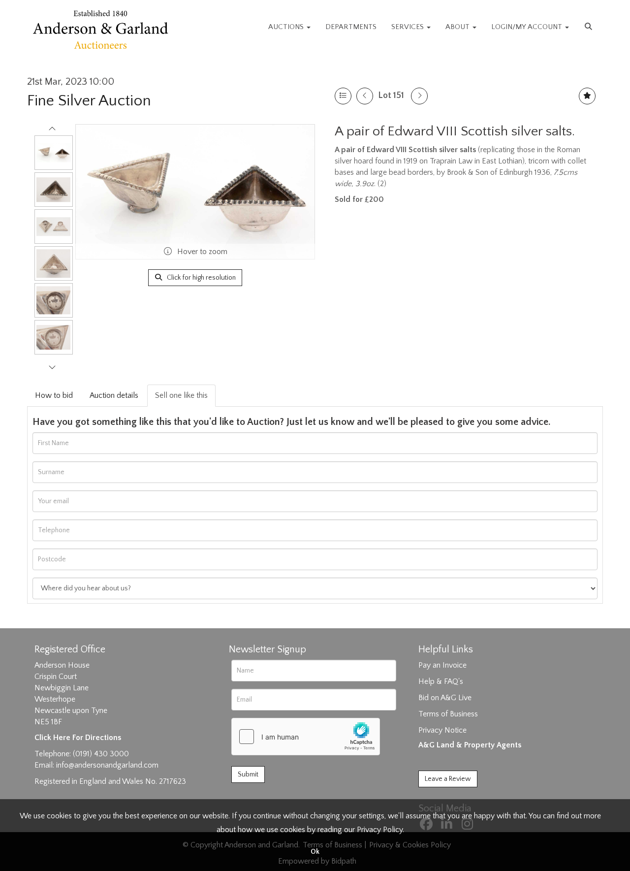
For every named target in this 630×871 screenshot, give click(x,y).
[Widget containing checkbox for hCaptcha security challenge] (305, 736)
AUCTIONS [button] (287, 27)
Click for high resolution (200, 278)
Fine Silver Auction (89, 100)
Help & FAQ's (440, 681)
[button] (589, 27)
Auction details (114, 395)
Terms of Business (448, 714)
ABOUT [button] (458, 27)
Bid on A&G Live (445, 697)
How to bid (54, 395)
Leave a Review (448, 779)
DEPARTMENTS (351, 27)
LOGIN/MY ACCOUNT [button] (527, 27)
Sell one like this (181, 395)
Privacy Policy (380, 829)
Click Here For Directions (77, 737)
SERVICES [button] (408, 27)
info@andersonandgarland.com (107, 765)
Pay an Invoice (442, 665)
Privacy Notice (442, 730)
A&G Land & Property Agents (469, 745)
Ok (315, 852)
